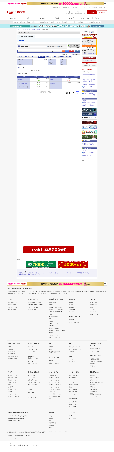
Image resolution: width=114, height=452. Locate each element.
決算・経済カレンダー (75, 389)
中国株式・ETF (73, 319)
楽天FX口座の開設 (12, 307)
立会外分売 (52, 332)
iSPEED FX (52, 391)
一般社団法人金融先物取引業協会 (24, 431)
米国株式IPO (72, 309)
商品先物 (92, 363)
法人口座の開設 (12, 309)
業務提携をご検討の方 (96, 394)
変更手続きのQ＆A (87, 101)
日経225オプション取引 (96, 361)
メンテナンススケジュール (90, 53)
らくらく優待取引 (54, 316)
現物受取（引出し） (54, 363)
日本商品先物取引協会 (35, 431)
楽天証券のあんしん (33, 309)
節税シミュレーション (34, 363)
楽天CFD (71, 359)
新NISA (9, 347)
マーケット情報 (26, 29)
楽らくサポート (73, 406)
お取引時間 (10, 387)
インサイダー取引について (68, 273)
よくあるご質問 (87, 104)
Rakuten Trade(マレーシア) (15, 420)
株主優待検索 (72, 377)
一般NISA (10, 349)
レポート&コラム (73, 384)
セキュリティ (93, 380)
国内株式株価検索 (36, 29)
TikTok (50, 427)
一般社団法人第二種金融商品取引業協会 (47, 431)
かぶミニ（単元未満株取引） (57, 307)
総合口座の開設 (12, 304)
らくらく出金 (31, 377)
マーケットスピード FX (55, 384)
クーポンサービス (12, 394)
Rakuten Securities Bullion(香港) (16, 418)
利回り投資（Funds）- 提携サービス (54, 352)
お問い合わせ (72, 404)
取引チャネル (52, 398)
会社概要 (92, 375)
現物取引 (51, 304)
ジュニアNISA (11, 354)
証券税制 (10, 391)
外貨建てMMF (93, 304)
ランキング (93, 311)
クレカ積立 (93, 309)
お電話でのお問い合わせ (89, 102)
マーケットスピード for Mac (56, 387)
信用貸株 (51, 321)
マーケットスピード (54, 382)
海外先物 (92, 366)
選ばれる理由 (93, 302)
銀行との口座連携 (12, 377)
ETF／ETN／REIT (53, 323)
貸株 (50, 318)
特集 (70, 387)
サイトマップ (93, 396)
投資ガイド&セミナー (33, 307)
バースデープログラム (13, 396)
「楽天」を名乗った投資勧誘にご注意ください (30, 273)
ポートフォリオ (73, 394)
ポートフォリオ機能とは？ (89, 74)
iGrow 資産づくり (53, 375)
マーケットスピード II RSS (56, 380)
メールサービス (12, 389)
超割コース (31, 392)
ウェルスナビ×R (32, 349)
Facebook (51, 425)
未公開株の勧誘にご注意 (89, 84)
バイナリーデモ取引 (95, 351)
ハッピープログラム (33, 384)
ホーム (19, 29)
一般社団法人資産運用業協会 (61, 431)
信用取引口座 (86, 150)
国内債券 (51, 347)
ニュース (71, 382)
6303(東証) (21, 40)
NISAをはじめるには (13, 356)
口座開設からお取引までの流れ (36, 304)
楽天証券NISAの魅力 (13, 358)
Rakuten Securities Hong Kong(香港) (17, 416)
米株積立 (71, 307)
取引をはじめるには (74, 347)
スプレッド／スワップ (75, 349)
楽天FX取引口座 (87, 155)
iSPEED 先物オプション (55, 394)
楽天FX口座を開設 (87, 60)
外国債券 (51, 349)
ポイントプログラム (13, 375)
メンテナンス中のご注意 (89, 95)
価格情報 (51, 360)
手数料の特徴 (52, 302)
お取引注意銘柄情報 (88, 93)
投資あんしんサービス (34, 382)
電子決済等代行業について (97, 382)
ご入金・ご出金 (12, 382)
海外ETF (71, 311)
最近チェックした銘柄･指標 (27, 36)
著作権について (36, 274)
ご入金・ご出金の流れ (88, 143)
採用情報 (92, 387)
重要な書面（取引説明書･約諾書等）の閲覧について (89, 81)
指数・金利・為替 (74, 375)
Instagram (51, 416)
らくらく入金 (31, 375)
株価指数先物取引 (94, 359)
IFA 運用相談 (93, 389)
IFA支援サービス (94, 391)
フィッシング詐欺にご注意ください (52, 273)
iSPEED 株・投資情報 (54, 389)
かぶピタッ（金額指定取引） (57, 309)
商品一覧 (30, 361)
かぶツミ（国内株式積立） (56, 311)
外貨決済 (10, 384)
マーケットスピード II (54, 377)
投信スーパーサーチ (95, 314)
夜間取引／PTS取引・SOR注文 (57, 330)
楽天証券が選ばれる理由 (34, 302)
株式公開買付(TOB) (54, 328)
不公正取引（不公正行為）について (85, 273)
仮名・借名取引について (25, 274)
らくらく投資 (31, 351)
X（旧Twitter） (52, 423)
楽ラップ (30, 347)
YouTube (51, 418)
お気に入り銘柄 (73, 391)
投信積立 (92, 307)
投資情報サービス (12, 380)
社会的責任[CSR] (94, 384)
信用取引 (51, 314)
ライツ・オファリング (54, 337)
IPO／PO (51, 325)
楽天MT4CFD (72, 361)
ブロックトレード (53, 335)
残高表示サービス (32, 380)
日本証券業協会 (14, 431)
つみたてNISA (11, 351)
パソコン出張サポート (88, 105)
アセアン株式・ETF (74, 322)
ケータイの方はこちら (54, 396)
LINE (50, 420)
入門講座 (71, 351)
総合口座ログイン (12, 302)
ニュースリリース (94, 377)
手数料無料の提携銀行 (88, 144)
